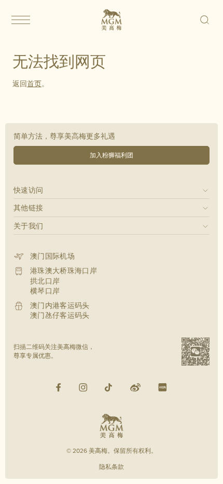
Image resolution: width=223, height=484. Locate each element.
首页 (34, 83)
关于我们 (28, 226)
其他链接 (28, 207)
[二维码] (196, 352)
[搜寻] (205, 19)
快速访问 (28, 190)
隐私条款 (111, 466)
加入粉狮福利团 (111, 155)
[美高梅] (111, 19)
